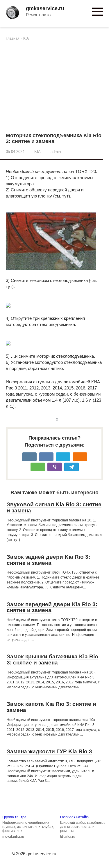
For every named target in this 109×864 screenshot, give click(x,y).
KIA (26, 38)
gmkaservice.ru (45, 8)
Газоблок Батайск (74, 817)
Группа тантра (14, 817)
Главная (12, 38)
